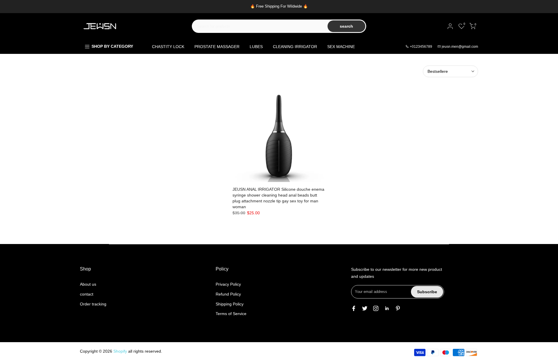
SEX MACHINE (341, 46)
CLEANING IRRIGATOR (295, 46)
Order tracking (93, 304)
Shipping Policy (230, 304)
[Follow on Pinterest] (397, 308)
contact (86, 294)
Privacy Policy (228, 284)
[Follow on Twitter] (364, 308)
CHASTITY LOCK (168, 46)
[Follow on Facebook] (353, 308)
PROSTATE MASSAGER (216, 46)
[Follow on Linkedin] (386, 308)
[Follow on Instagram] (375, 308)
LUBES (256, 46)
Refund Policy (228, 294)
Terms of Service (231, 313)
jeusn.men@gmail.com (460, 47)
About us (88, 284)
